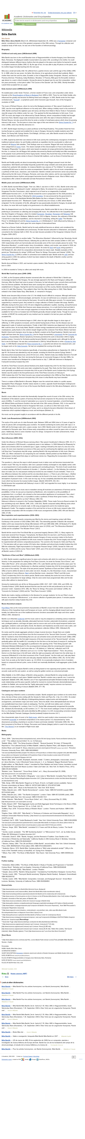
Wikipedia (19, 24)
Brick (6, 977)
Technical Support (28, 1056)
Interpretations (30, 24)
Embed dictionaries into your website (60, 13)
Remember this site (40, 13)
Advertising (36, 1056)
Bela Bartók (6, 993)
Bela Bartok (6, 986)
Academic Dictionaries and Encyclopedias (32, 17)
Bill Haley (70, 977)
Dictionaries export (7, 1059)
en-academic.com (7, 23)
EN (74, 13)
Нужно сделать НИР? (19, 973)
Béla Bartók (6, 1032)
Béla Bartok (6, 999)
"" (9, 726)
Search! (72, 21)
